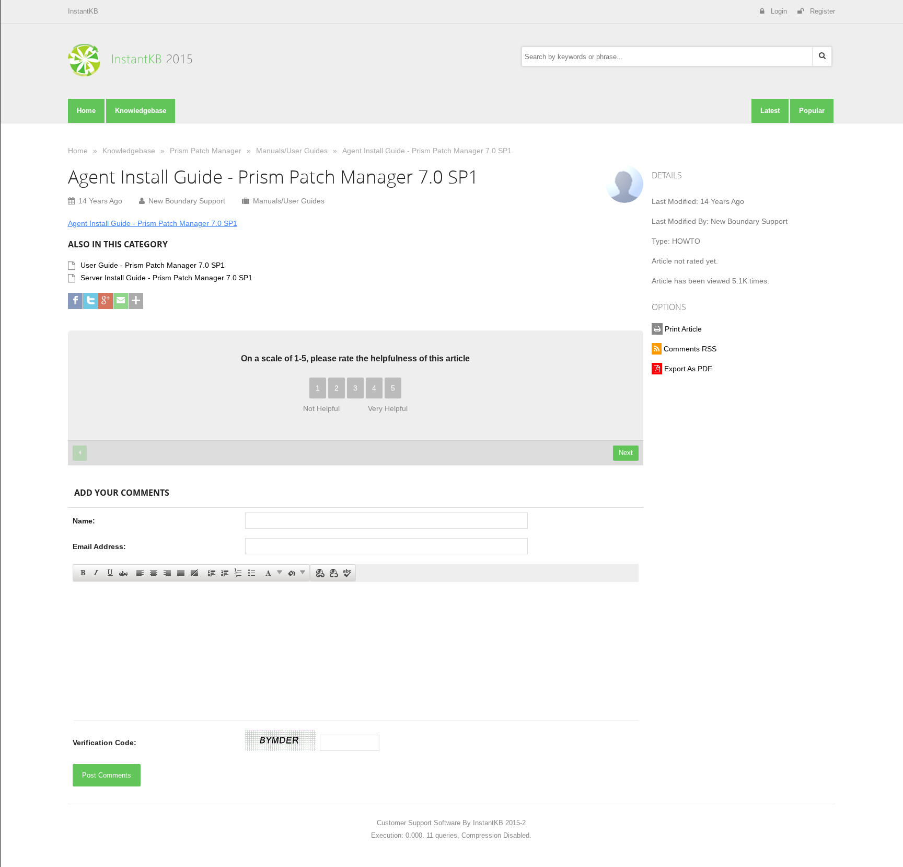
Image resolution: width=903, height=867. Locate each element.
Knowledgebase (128, 150)
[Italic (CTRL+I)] (95, 572)
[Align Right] (166, 572)
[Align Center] (153, 572)
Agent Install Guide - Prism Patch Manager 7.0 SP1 (427, 150)
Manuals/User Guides (292, 150)
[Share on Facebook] (75, 301)
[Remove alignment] (194, 572)
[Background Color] (295, 572)
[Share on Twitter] (90, 301)
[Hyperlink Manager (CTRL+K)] (319, 572)
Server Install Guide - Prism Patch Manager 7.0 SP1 (166, 277)
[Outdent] (224, 572)
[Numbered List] (238, 572)
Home (78, 150)
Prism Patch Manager (205, 150)
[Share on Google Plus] (105, 301)
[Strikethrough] (123, 572)
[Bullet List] (251, 572)
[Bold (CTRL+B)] (82, 572)
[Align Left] (139, 572)
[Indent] (210, 572)
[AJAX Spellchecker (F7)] (346, 572)
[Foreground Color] (272, 572)
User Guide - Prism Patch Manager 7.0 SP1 (152, 265)
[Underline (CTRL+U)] (109, 572)
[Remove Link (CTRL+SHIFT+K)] (333, 572)
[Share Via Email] (120, 301)
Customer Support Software (418, 823)
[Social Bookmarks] (136, 301)
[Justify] (180, 572)
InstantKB (83, 11)
